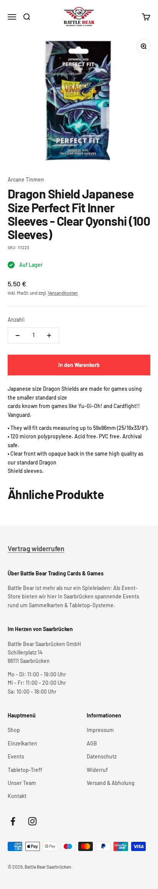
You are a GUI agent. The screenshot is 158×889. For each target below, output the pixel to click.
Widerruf (97, 770)
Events (16, 756)
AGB (92, 743)
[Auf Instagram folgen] (32, 821)
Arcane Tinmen (26, 179)
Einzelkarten (22, 743)
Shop (14, 730)
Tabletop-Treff (25, 770)
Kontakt (17, 796)
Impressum (100, 730)
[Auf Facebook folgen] (13, 821)
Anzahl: (16, 319)
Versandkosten (63, 293)
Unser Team (22, 783)
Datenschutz (102, 756)
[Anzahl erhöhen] (49, 335)
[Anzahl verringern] (17, 335)
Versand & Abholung (111, 783)
